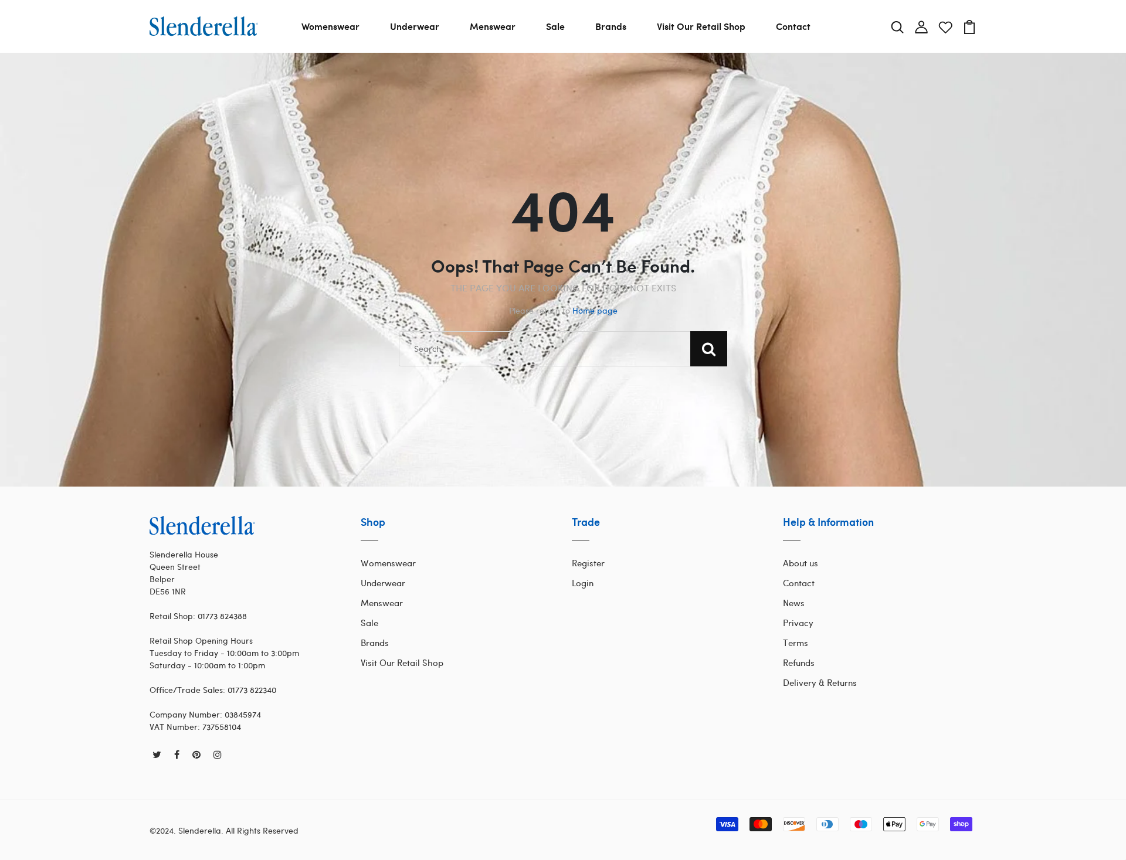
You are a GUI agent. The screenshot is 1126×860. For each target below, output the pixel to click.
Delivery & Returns (820, 682)
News (794, 603)
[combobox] (563, 348)
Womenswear (330, 26)
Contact (793, 26)
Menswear (492, 26)
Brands (610, 26)
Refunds (799, 662)
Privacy (798, 622)
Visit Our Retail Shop (701, 26)
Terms (795, 642)
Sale (555, 26)
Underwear (414, 26)
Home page (595, 310)
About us (800, 563)
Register (588, 563)
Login (582, 583)
